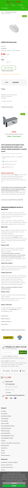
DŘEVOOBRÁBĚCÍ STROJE (7, 435)
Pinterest (15, 371)
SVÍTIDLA (3, 440)
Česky (13, 5)
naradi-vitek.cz (4, 324)
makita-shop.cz (4, 316)
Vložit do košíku (8, 68)
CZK (6, 5)
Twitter (23, 371)
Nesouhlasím (14, 483)
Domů (2, 12)
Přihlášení (20, 5)
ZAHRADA (3, 411)
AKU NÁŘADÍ (4, 413)
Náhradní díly (4, 448)
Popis (6, 82)
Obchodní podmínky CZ (6, 465)
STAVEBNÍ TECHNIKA (6, 428)
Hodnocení (15, 82)
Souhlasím (14, 485)
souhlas (9, 356)
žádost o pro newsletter (10, 356)
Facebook (7, 371)
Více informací (19, 480)
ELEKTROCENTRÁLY (6, 433)
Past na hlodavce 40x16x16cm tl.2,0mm (14, 134)
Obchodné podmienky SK (7, 467)
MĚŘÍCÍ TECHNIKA (5, 431)
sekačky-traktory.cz (5, 318)
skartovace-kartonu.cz (6, 321)
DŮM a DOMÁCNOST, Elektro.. (11, 12)
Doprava (3, 469)
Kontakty (8, 392)
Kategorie (5, 8)
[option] (14, 126)
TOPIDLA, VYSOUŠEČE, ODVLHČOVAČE (10, 443)
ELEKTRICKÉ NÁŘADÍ (6, 416)
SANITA (3, 450)
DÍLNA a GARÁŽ (5, 423)
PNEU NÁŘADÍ (4, 421)
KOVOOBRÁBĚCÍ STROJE (7, 438)
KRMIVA (3, 453)
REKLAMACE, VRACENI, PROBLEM (9, 462)
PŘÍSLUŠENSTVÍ (5, 445)
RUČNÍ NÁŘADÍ (4, 418)
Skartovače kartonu (5, 455)
